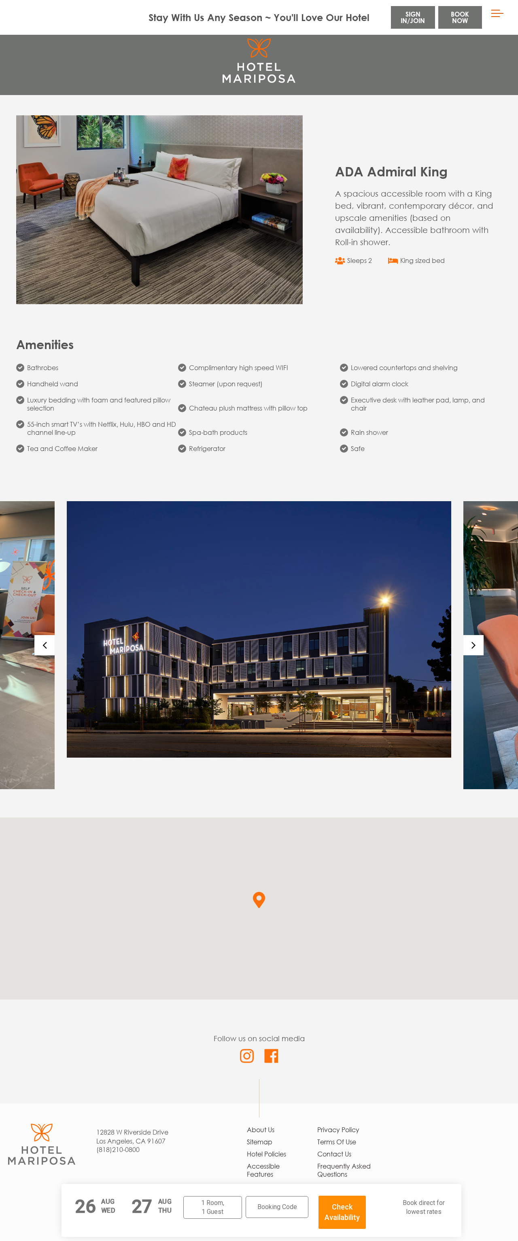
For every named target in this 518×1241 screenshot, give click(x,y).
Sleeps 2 (359, 260)
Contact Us (334, 1154)
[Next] (473, 645)
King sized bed (422, 260)
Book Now (460, 17)
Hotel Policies (266, 1154)
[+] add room (207, 1209)
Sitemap (259, 1142)
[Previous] (44, 645)
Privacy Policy (338, 1130)
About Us (260, 1130)
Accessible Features (263, 1170)
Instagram (247, 1056)
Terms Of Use (336, 1142)
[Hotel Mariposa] (42, 1128)
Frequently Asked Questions (344, 1170)
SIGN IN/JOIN (413, 17)
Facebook (271, 1056)
